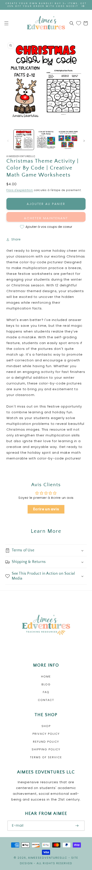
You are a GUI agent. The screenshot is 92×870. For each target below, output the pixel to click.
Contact (46, 700)
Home (46, 676)
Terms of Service (46, 757)
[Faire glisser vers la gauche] (8, 141)
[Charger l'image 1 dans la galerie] (24, 140)
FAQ (46, 692)
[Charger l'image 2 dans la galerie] (46, 140)
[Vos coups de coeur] (78, 23)
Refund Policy (46, 742)
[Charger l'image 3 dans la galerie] (68, 140)
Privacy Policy (46, 734)
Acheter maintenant (46, 218)
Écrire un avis (46, 509)
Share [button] (16, 239)
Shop (46, 726)
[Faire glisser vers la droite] (84, 141)
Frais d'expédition (19, 190)
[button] (6, 23)
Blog (46, 684)
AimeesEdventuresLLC (47, 858)
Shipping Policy (46, 749)
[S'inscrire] (76, 826)
